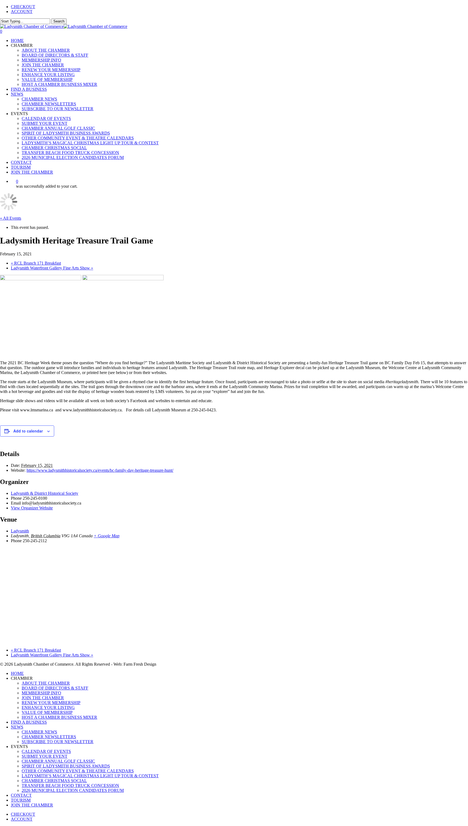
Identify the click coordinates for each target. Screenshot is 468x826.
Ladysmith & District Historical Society (44, 493)
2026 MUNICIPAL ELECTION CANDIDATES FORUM (73, 790)
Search (58, 21)
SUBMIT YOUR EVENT (44, 756)
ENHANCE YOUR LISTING (48, 707)
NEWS (17, 727)
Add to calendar (28, 431)
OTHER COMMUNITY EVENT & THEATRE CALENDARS (78, 771)
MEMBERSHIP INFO (41, 693)
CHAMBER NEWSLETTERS (49, 736)
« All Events (10, 218)
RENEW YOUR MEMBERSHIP (51, 702)
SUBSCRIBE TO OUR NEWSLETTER (57, 741)
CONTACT (21, 795)
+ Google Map (106, 536)
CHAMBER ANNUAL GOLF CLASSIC (58, 761)
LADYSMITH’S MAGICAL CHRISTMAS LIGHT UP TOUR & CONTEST (90, 775)
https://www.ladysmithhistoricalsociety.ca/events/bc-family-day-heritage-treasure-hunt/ (100, 470)
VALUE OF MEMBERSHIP (47, 712)
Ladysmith (20, 531)
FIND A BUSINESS (29, 722)
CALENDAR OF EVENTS (46, 751)
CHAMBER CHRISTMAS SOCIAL (54, 780)
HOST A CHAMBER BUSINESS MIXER (59, 717)
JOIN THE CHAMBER (43, 697)
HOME (17, 673)
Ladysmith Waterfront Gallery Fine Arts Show (52, 268)
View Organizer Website (32, 508)
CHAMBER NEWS (39, 732)
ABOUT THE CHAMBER (46, 683)
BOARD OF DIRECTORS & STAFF (55, 688)
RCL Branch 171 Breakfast (36, 263)
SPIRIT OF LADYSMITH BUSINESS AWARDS (66, 766)
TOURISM (21, 800)
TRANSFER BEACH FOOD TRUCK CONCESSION (70, 785)
